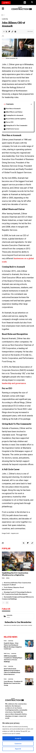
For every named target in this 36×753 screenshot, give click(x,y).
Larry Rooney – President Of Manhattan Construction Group (13, 683)
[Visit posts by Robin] (3, 36)
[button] (6, 2)
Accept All (18, 738)
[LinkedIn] (18, 616)
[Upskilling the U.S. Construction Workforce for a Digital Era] (18, 561)
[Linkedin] (24, 2)
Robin (3, 578)
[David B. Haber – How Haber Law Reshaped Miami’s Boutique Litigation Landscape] (29, 643)
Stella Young (7, 653)
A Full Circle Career (12, 129)
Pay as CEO (9, 122)
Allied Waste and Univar (14, 112)
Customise (18, 743)
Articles (7, 578)
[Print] (15, 31)
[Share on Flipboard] (9, 31)
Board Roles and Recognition (16, 119)
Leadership (5, 19)
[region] (18, 736)
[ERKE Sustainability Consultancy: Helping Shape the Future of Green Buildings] (29, 656)
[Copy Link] (12, 31)
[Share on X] (6, 31)
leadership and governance (14, 383)
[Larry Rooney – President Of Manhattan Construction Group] (29, 681)
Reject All (18, 749)
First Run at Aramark (13, 108)
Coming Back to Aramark (14, 115)
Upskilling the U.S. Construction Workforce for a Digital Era (15, 574)
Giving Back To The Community (16, 125)
